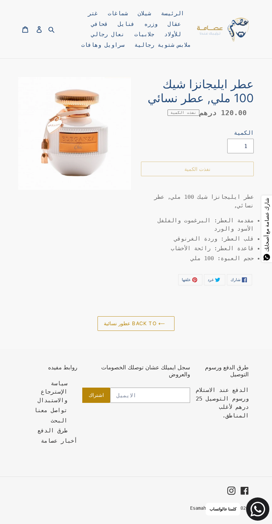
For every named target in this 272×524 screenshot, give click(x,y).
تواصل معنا (50, 410)
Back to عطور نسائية (131, 323)
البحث (59, 420)
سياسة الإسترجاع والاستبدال (52, 392)
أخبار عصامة (59, 440)
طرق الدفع (52, 430)
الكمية (244, 132)
